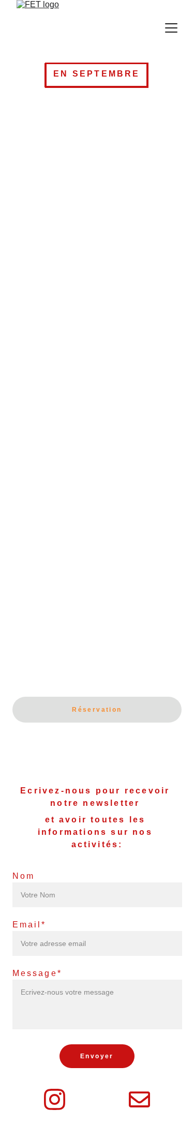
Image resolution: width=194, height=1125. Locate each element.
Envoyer (97, 1056)
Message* (37, 973)
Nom (23, 876)
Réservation (97, 709)
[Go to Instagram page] (54, 1099)
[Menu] (171, 28)
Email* (29, 924)
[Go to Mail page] (139, 1099)
